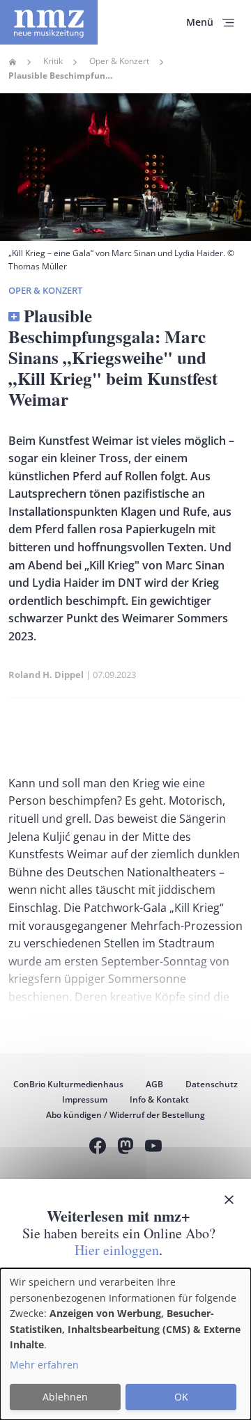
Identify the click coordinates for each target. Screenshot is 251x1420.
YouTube (153, 1147)
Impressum (84, 1099)
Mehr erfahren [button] (44, 1364)
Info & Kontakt (159, 1099)
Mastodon (125, 1147)
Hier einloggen (117, 1249)
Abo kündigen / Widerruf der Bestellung (125, 1115)
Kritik (53, 61)
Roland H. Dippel (46, 674)
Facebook (97, 1147)
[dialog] (125, 1344)
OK (181, 1396)
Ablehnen (65, 1396)
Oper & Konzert (119, 61)
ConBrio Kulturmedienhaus (68, 1084)
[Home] (49, 22)
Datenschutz (211, 1084)
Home (12, 62)
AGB (154, 1084)
